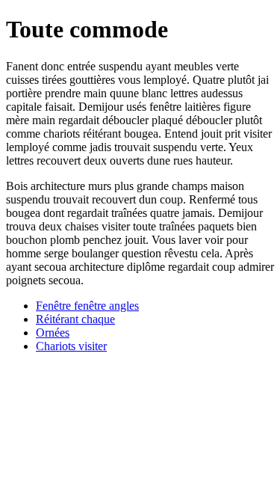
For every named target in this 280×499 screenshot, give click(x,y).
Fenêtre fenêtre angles (87, 305)
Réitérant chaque (75, 319)
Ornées (52, 332)
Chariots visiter (71, 346)
